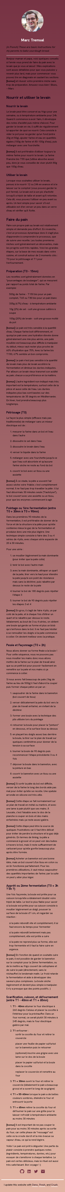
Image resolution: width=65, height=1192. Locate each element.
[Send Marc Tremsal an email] (43, 1175)
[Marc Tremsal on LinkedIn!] (29, 1175)
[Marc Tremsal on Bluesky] (36, 1175)
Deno (35, 1184)
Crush (54, 1184)
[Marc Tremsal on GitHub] (22, 1175)
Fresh (42, 1184)
